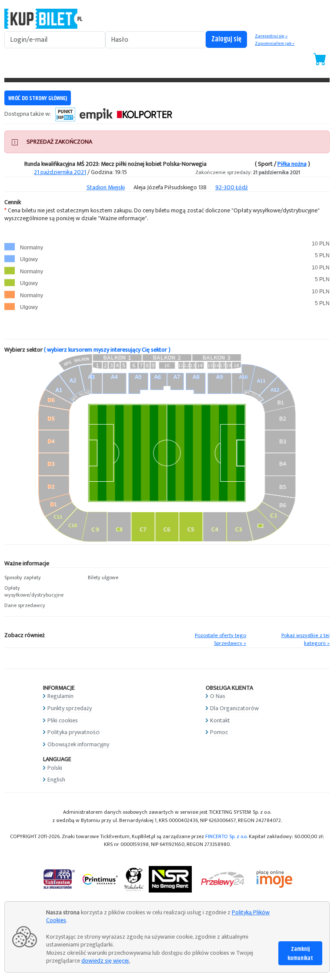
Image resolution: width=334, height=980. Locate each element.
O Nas (217, 696)
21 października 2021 (60, 172)
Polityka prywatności (73, 732)
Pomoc (219, 732)
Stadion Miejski (106, 187)
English (56, 780)
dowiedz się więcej (105, 961)
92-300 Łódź (231, 187)
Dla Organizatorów (234, 708)
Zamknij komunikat (300, 953)
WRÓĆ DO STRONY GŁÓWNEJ (37, 98)
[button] (41, 577)
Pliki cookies (62, 720)
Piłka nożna (292, 164)
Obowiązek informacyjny (78, 744)
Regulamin (60, 696)
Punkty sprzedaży (69, 708)
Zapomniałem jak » (274, 43)
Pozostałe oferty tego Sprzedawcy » (220, 639)
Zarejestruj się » (271, 36)
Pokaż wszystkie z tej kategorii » (305, 639)
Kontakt (220, 720)
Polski (54, 768)
